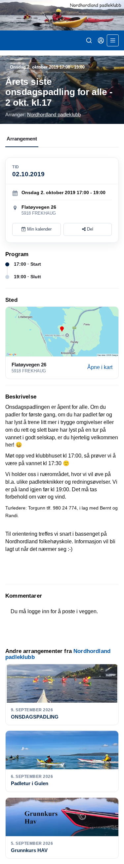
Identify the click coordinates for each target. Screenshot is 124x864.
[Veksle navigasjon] (113, 40)
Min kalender (39, 229)
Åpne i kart (99, 367)
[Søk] (89, 40)
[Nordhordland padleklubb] (62, 15)
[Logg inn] (101, 40)
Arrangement (22, 138)
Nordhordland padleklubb (54, 114)
